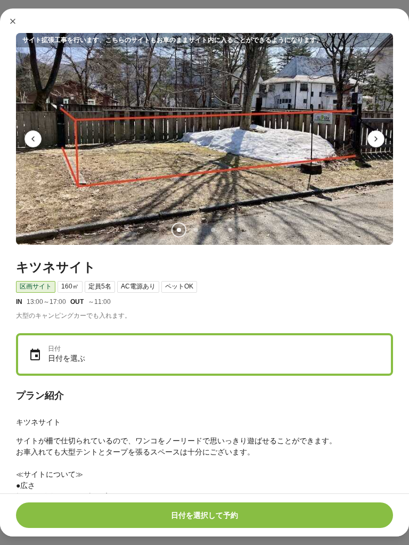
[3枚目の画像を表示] (213, 230)
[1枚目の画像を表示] (179, 230)
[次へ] (376, 138)
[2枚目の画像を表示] (196, 230)
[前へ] (33, 138)
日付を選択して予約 (204, 515)
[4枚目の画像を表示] (230, 230)
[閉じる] (13, 21)
